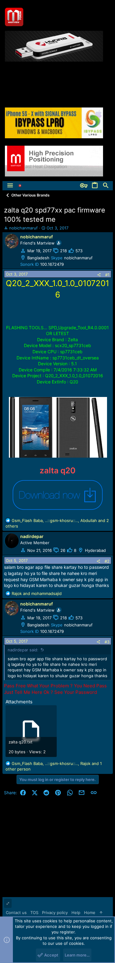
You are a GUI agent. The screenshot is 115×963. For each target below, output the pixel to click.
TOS (34, 912)
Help (75, 912)
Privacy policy (55, 912)
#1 (107, 274)
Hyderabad (95, 550)
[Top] (101, 912)
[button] (10, 185)
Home (89, 912)
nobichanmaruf (23, 227)
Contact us (16, 912)
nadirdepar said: (23, 649)
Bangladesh (38, 257)
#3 (107, 641)
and (37, 593)
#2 (107, 561)
